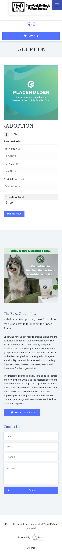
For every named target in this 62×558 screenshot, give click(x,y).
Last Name (10, 164)
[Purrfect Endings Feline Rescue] (31, 7)
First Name (10, 148)
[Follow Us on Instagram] (34, 24)
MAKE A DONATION (25, 412)
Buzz (41, 537)
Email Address (12, 179)
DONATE (33, 35)
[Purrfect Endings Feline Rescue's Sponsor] (31, 275)
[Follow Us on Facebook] (29, 24)
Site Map (31, 547)
